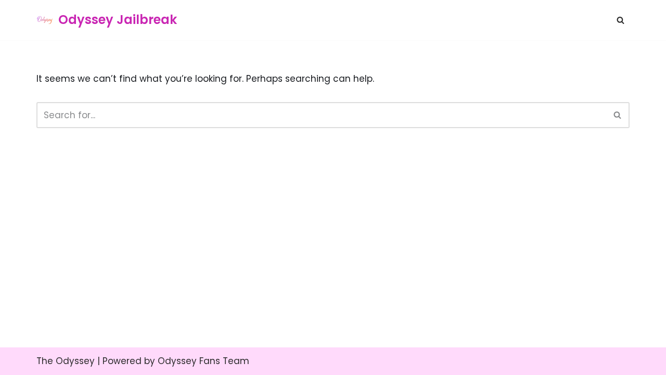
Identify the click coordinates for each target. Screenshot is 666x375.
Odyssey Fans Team (203, 361)
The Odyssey (65, 361)
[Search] (620, 20)
